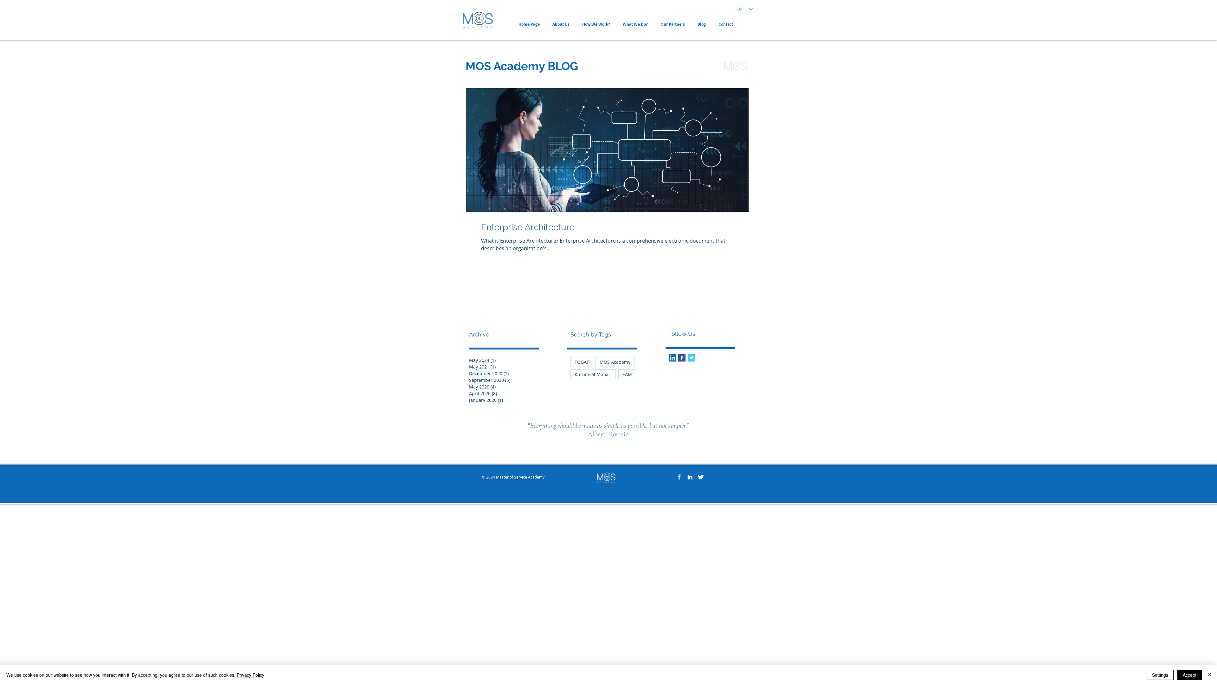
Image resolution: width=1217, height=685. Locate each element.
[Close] (1209, 675)
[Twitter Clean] (700, 476)
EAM (627, 374)
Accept (1189, 675)
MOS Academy (615, 362)
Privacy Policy (250, 675)
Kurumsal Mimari (593, 374)
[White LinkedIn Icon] (689, 476)
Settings (1160, 675)
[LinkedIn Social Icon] (672, 358)
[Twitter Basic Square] (691, 358)
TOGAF (582, 362)
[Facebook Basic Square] (682, 358)
